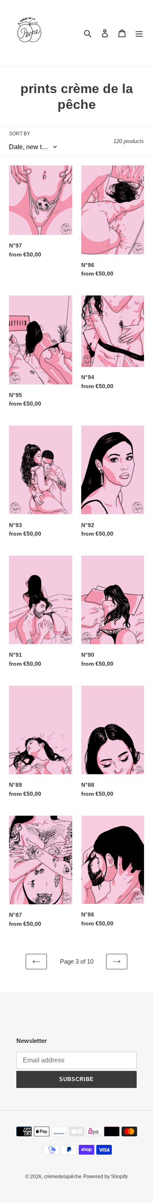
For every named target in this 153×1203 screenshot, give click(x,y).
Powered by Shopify (105, 1176)
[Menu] (139, 33)
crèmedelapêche (63, 1176)
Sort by (19, 134)
